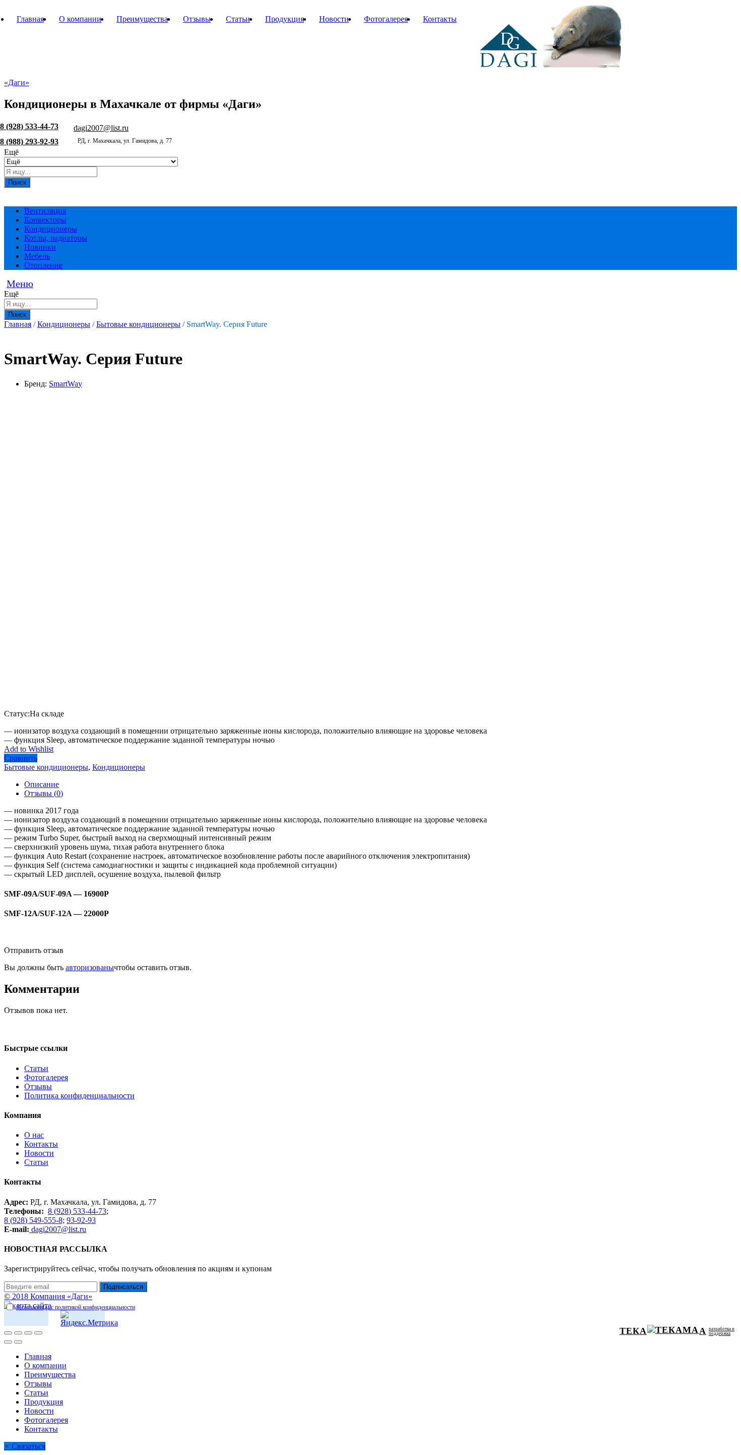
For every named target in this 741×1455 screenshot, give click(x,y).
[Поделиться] (18, 1332)
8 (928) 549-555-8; (34, 1220)
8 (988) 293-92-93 (29, 141)
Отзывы (197, 19)
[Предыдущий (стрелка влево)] (8, 1342)
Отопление (43, 265)
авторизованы (90, 967)
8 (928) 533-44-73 (29, 126)
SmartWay (65, 383)
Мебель (37, 256)
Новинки (40, 247)
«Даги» (16, 82)
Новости (334, 19)
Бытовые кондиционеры (46, 767)
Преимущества (142, 19)
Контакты (440, 19)
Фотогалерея (386, 19)
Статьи (238, 19)
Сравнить (20, 758)
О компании (80, 19)
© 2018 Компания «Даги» (48, 1296)
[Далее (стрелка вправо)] (18, 1342)
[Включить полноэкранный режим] (28, 1332)
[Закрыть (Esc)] (8, 1332)
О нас (34, 1135)
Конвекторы (45, 219)
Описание (41, 784)
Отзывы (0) (43, 793)
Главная (30, 19)
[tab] (380, 784)
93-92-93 (81, 1220)
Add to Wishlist (28, 749)
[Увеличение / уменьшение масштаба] (38, 1332)
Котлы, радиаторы (55, 238)
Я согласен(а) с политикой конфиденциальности (75, 1307)
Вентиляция (45, 210)
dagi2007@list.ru (101, 128)
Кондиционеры (50, 229)
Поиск (17, 182)
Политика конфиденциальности (79, 1095)
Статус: (17, 713)
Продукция (284, 19)
